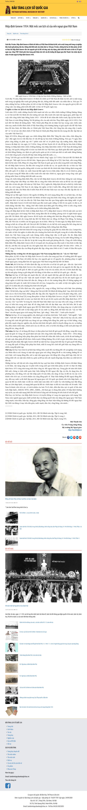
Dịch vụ (10, 760)
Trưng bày (35, 18)
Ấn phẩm (10, 766)
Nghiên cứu (44, 18)
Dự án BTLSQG (53, 18)
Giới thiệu (20, 18)
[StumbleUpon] (80, 437)
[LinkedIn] (77, 437)
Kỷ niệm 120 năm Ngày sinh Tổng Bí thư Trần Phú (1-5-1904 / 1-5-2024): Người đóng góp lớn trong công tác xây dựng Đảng (49, 644)
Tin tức (28, 18)
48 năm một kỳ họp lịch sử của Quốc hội (16, 606)
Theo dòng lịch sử (24, 33)
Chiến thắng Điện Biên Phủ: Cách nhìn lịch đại (30, 655)
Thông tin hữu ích (63, 18)
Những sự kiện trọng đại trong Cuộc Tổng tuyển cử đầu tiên (34, 697)
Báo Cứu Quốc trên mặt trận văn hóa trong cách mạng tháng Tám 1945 (36, 707)
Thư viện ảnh (11, 757)
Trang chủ (13, 18)
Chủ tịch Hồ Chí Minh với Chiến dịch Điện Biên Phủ (32, 687)
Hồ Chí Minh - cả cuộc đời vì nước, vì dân (29, 513)
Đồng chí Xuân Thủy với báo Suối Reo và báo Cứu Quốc (20, 499)
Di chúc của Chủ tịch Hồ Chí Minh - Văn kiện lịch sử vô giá (33, 632)
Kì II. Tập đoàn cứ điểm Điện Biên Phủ (28, 664)
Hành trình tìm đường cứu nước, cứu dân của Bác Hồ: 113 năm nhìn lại (36, 622)
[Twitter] (71, 437)
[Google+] (74, 437)
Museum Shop (12, 769)
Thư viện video (12, 755)
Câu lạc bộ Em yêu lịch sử (15, 763)
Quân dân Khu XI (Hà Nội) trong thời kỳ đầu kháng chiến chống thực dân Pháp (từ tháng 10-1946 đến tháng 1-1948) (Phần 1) (50, 538)
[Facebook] (68, 437)
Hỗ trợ (73, 18)
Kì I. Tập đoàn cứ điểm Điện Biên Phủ (28, 676)
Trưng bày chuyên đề (13, 752)
